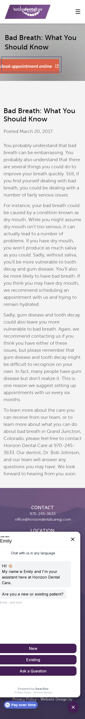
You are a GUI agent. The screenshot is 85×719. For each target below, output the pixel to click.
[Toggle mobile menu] (78, 12)
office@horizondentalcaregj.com (43, 519)
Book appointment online (26, 66)
